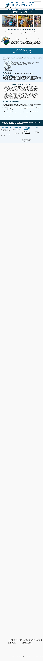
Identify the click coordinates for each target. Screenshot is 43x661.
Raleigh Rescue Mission (8, 66)
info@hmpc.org (37, 132)
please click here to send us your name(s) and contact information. (26, 134)
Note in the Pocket (7, 68)
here (2, 123)
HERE (23, 123)
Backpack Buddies (7, 65)
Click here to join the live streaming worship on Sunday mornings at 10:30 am (6, 133)
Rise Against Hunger (7, 64)
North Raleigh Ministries (8, 70)
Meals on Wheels (7, 69)
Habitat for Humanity (7, 67)
